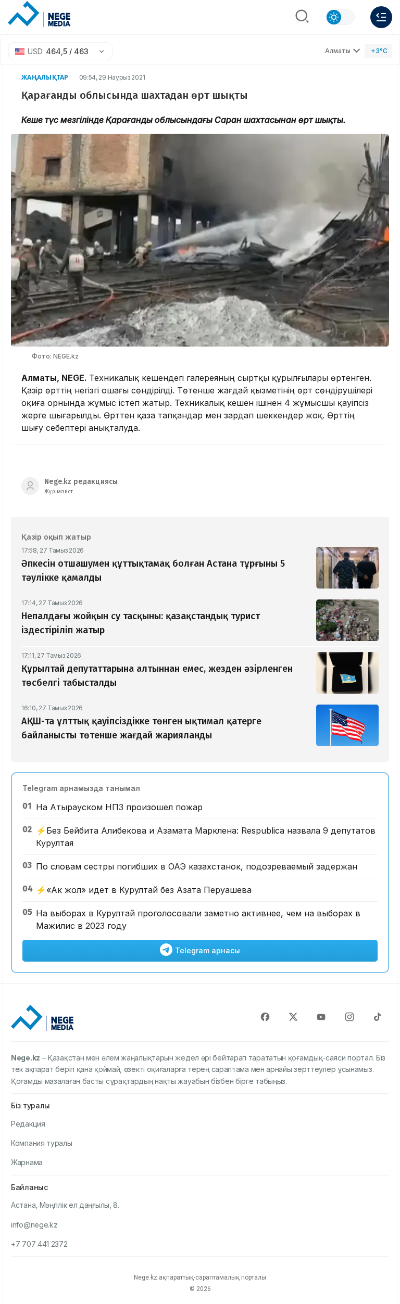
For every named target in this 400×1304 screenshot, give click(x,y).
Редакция (28, 1123)
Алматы (338, 51)
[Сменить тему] (340, 17)
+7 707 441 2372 (39, 1243)
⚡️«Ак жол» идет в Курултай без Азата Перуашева (144, 890)
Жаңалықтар (45, 77)
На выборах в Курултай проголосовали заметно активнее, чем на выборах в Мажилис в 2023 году (198, 919)
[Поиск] (302, 17)
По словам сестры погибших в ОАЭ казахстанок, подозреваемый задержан (196, 866)
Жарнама (27, 1162)
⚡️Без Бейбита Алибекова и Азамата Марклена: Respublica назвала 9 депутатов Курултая (206, 836)
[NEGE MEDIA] (39, 14)
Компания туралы (41, 1143)
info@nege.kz (34, 1224)
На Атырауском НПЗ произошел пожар (119, 807)
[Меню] (381, 17)
